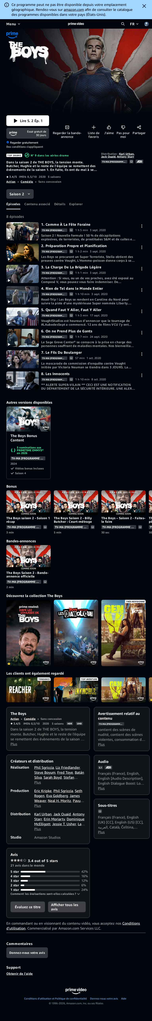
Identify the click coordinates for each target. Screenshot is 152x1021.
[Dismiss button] (144, 6)
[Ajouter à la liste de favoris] (94, 127)
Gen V (123, 689)
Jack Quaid (108, 156)
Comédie (27, 181)
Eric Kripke (43, 791)
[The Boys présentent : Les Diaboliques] (76, 633)
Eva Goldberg (57, 795)
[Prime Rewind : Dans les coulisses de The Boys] (28, 633)
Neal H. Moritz (59, 800)
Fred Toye (65, 772)
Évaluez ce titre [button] (28, 907)
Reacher (28, 689)
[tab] (13, 204)
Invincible (76, 689)
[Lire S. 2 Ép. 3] (22, 274)
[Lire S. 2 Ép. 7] (22, 359)
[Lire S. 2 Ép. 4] (22, 295)
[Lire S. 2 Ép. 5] (22, 316)
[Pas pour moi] (123, 127)
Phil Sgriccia (44, 767)
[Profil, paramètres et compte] (146, 24)
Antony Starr (125, 156)
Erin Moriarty (54, 819)
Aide (123, 998)
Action (11, 181)
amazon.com (74, 9)
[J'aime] (109, 127)
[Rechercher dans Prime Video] (123, 24)
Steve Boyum (44, 772)
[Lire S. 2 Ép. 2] (22, 252)
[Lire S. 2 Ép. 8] (22, 380)
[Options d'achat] (142, 226)
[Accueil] (76, 23)
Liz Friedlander (68, 767)
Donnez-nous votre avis (104, 998)
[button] (27, 120)
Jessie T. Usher (64, 824)
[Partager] (139, 127)
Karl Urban (126, 153)
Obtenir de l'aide (19, 974)
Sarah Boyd (53, 777)
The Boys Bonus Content (29, 419)
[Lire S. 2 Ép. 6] (22, 338)
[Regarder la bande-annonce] (67, 127)
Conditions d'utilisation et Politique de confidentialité (55, 998)
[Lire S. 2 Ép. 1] (22, 231)
